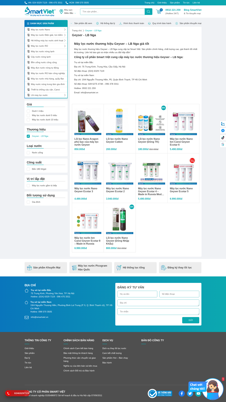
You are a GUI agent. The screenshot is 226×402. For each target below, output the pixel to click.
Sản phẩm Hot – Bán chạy (115, 358)
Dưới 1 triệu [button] (38, 111)
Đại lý (27, 358)
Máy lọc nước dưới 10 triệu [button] (45, 119)
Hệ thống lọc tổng (134, 267)
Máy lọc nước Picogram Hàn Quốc (92, 267)
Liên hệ (196, 2)
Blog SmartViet (192, 12)
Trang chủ (149, 2)
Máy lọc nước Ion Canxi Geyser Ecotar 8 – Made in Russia (87, 241)
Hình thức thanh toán (133, 23)
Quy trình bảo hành (161, 23)
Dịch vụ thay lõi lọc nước (114, 348)
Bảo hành (107, 362)
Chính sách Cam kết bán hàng (78, 348)
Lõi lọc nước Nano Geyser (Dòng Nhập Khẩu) (117, 241)
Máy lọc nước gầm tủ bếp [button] (44, 185)
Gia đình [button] (36, 202)
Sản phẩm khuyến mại (190, 23)
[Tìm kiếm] (148, 11)
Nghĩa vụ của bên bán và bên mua (80, 366)
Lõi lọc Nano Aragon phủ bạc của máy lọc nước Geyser (86, 142)
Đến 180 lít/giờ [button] (39, 169)
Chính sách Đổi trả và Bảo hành (79, 370)
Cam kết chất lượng (112, 353)
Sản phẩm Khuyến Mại (46, 267)
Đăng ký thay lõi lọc (180, 267)
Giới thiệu (162, 2)
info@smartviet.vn (39, 317)
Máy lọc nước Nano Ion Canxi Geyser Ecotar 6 (181, 142)
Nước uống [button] (37, 152)
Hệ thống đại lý (107, 23)
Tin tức (186, 2)
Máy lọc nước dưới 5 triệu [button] (44, 115)
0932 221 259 (172, 12)
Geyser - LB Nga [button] (40, 136)
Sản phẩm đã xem (83, 23)
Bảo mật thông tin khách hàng (78, 353)
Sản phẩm (175, 2)
